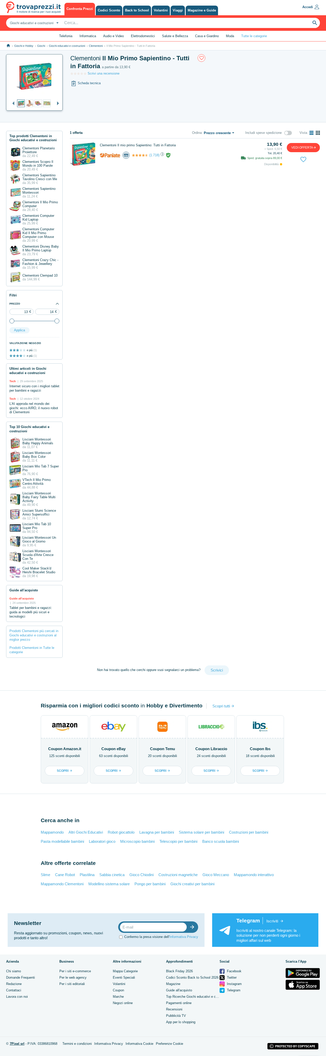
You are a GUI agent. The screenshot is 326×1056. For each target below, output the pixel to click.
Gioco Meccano (215, 875)
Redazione (14, 984)
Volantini (119, 984)
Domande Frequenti (20, 977)
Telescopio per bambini (178, 841)
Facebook (233, 971)
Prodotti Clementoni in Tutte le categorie (31, 650)
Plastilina (87, 875)
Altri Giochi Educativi (86, 832)
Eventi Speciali (124, 977)
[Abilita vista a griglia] (318, 133)
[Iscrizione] (193, 927)
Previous (12, 103)
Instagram (234, 984)
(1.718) (154, 155)
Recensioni (174, 1009)
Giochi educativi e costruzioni (67, 45)
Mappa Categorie (125, 971)
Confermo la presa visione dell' (161, 937)
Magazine (173, 984)
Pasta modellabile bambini (62, 841)
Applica (19, 330)
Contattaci (13, 990)
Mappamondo (52, 832)
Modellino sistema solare (109, 884)
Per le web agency (73, 977)
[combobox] (33, 23)
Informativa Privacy (183, 937)
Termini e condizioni (77, 1044)
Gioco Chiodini (141, 875)
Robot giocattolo (121, 832)
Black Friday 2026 (179, 971)
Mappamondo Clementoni (62, 884)
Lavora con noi (17, 996)
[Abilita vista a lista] (311, 133)
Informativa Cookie (139, 1044)
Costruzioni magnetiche (178, 875)
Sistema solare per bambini (201, 832)
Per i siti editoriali (72, 984)
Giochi (41, 45)
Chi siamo (13, 971)
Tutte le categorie (254, 36)
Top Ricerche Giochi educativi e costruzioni (198, 996)
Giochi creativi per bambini (192, 884)
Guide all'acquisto (179, 990)
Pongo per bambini (150, 884)
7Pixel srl (17, 1044)
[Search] (315, 23)
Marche (118, 996)
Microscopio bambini (137, 841)
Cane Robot (65, 875)
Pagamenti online (179, 1003)
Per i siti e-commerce (75, 971)
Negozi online (123, 1003)
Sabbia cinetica (112, 875)
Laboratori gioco (102, 841)
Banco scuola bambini (220, 841)
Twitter (231, 977)
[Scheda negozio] (110, 155)
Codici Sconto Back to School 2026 (192, 977)
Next (56, 103)
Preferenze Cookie (169, 1044)
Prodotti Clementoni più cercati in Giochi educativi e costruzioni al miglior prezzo (33, 635)
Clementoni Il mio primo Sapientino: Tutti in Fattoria (138, 145)
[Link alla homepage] (8, 46)
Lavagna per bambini (156, 832)
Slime (45, 875)
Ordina (197, 133)
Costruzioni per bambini (248, 832)
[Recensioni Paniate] (140, 155)
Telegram (233, 990)
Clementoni (96, 45)
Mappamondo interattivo (254, 875)
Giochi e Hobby (23, 45)
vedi (302, 147)
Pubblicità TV (176, 1016)
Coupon (118, 990)
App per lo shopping (180, 1022)
